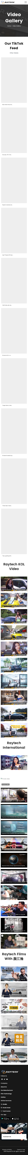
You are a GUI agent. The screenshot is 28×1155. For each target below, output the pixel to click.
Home (9, 26)
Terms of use (21, 1149)
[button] (14, 82)
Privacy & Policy (7, 1149)
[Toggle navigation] (25, 2)
